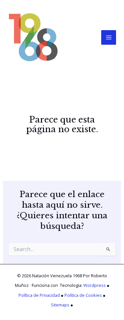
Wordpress (94, 285)
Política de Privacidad (39, 295)
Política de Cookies (83, 295)
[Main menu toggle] (108, 37)
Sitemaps (60, 305)
